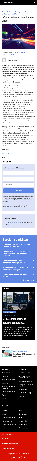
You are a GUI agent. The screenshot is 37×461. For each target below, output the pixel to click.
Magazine (5, 383)
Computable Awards (8, 380)
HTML (3, 153)
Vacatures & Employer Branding (25, 385)
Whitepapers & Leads (25, 381)
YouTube (24, 424)
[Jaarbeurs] (18, 456)
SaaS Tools (15, 14)
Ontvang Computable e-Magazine (8, 387)
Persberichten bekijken (25, 393)
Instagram (24, 428)
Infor (13, 54)
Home (4, 12)
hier (11, 206)
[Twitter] (10, 161)
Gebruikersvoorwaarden (10, 443)
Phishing (4, 398)
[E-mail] (4, 161)
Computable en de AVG (9, 417)
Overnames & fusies (20, 351)
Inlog (3, 428)
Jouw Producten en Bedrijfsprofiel (24, 376)
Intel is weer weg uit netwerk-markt (15, 275)
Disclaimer (5, 438)
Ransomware (6, 402)
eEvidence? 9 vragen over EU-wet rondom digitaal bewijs (16, 245)
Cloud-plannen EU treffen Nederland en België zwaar (14, 261)
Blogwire (21, 396)
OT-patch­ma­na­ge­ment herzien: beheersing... (14, 320)
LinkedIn (24, 421)
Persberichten (22, 389)
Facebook (24, 414)
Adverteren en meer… (25, 373)
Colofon (4, 414)
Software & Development (15, 12)
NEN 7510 (5, 405)
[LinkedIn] (7, 161)
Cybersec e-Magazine (8, 391)
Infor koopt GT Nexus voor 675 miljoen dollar (24, 355)
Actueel (22, 52)
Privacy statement (8, 448)
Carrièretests (6, 373)
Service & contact (7, 421)
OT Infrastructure (9, 315)
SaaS (8, 153)
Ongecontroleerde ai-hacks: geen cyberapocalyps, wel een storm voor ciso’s (16, 253)
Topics (4, 395)
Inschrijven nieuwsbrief (9, 424)
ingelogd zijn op (15, 222)
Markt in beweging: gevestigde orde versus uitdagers (15, 268)
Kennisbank (5, 376)
